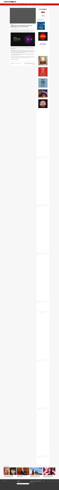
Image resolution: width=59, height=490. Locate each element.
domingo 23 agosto (32, 477)
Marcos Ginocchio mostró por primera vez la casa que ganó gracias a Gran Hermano (35, 476)
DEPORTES (28, 4)
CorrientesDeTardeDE (10, 477)
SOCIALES (21, 4)
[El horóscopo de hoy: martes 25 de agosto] (41, 26)
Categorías (18, 482)
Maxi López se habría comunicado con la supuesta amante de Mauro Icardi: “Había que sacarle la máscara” (29, 64)
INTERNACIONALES (16, 4)
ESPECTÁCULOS (38, 4)
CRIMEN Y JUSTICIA (32, 4)
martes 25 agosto (6, 477)
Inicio (5, 4)
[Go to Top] (57, 487)
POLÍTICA (24, 4)
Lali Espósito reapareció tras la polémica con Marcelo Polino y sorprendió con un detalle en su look (48, 476)
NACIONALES (11, 4)
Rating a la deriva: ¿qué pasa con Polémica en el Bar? (16, 63)
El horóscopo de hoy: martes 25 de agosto (41, 21)
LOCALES (8, 4)
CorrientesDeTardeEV (36, 477)
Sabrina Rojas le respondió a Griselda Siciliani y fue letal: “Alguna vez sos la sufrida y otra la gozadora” (10, 476)
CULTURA (42, 4)
